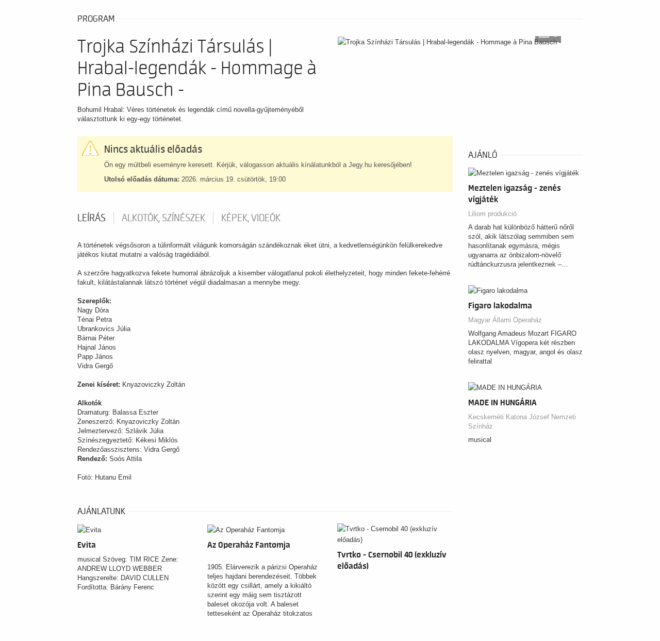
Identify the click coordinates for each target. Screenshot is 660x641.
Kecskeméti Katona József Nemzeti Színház (522, 421)
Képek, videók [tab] (250, 218)
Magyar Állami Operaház (505, 320)
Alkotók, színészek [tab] (163, 218)
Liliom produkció (492, 214)
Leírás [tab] (91, 218)
